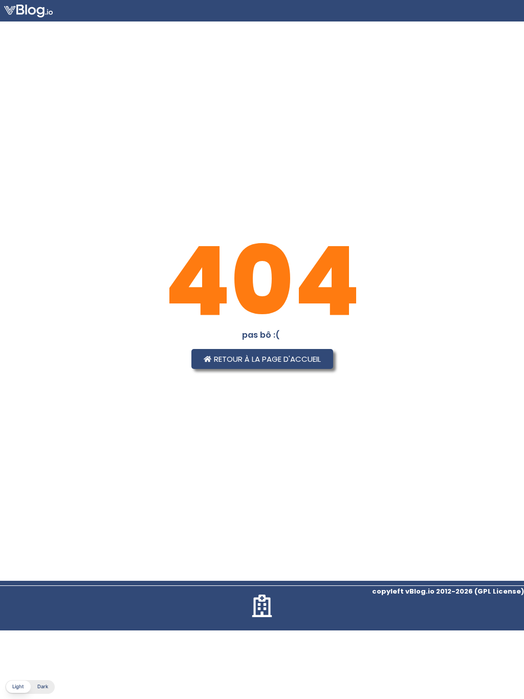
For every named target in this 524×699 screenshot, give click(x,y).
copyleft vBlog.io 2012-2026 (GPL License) (448, 591)
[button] (30, 687)
